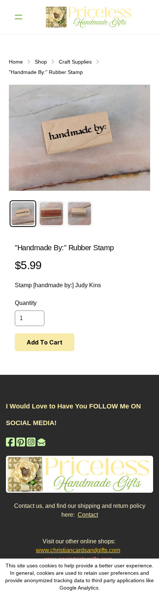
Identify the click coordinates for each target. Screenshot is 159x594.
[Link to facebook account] (10, 442)
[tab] (22, 213)
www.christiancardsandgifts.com (78, 550)
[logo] (89, 17)
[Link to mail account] (41, 442)
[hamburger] (18, 17)
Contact (88, 515)
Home (16, 62)
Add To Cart (44, 342)
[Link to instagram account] (31, 442)
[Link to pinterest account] (20, 442)
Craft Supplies (75, 62)
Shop (41, 62)
